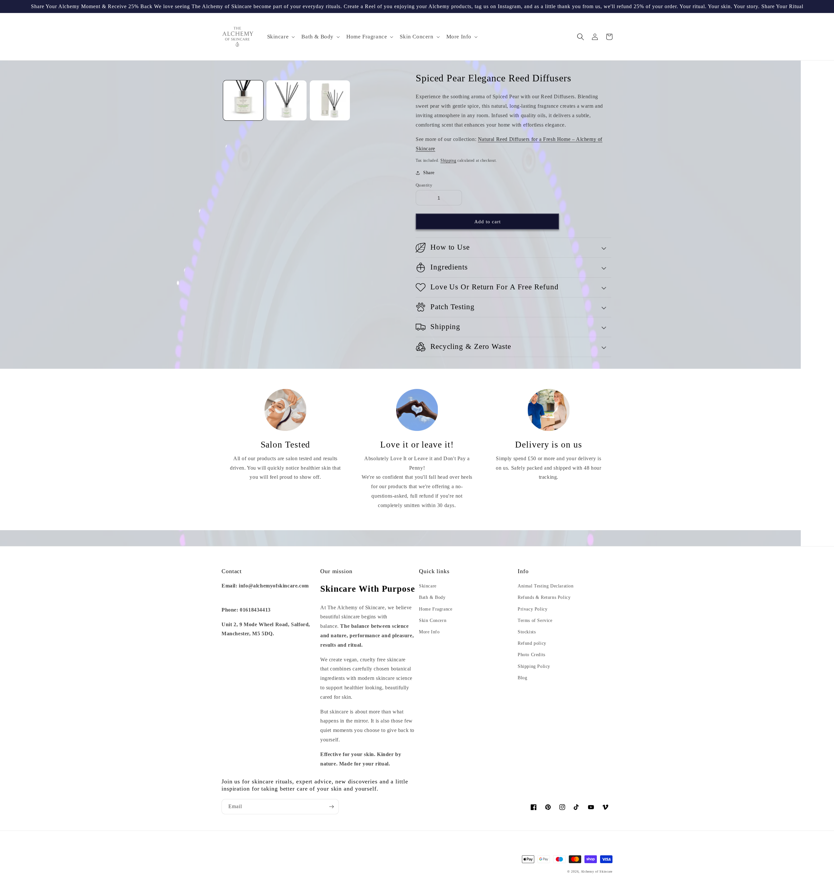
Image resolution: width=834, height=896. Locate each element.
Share (429, 172)
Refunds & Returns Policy (544, 597)
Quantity (424, 185)
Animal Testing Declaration (546, 586)
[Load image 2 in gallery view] (286, 100)
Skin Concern (432, 620)
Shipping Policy (534, 666)
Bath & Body (432, 597)
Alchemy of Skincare (596, 871)
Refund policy (532, 643)
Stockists (527, 631)
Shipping (448, 160)
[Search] (580, 37)
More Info (429, 631)
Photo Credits (531, 654)
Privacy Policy (532, 609)
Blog (522, 677)
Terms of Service (535, 620)
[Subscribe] (331, 806)
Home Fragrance (435, 609)
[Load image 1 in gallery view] (243, 100)
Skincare (428, 586)
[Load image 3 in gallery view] (330, 100)
